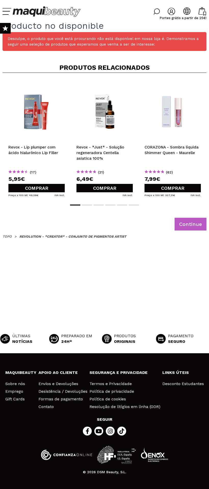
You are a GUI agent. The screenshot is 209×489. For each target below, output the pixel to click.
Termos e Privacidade (110, 384)
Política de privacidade (111, 391)
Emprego (14, 391)
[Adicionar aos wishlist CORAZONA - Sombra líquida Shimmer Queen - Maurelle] (173, 85)
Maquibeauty (20, 372)
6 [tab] (134, 205)
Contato (46, 407)
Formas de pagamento (60, 399)
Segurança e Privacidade (118, 372)
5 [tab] (122, 205)
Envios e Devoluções (58, 384)
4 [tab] (110, 205)
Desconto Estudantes (183, 384)
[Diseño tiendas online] (154, 455)
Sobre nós (15, 384)
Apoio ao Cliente (58, 372)
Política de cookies (107, 399)
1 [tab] (75, 205)
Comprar (36, 188)
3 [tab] (99, 205)
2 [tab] (87, 205)
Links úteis (175, 372)
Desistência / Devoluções (62, 391)
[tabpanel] (37, 138)
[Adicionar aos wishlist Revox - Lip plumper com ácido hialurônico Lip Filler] (36, 85)
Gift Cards (15, 399)
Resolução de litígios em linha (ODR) (124, 407)
